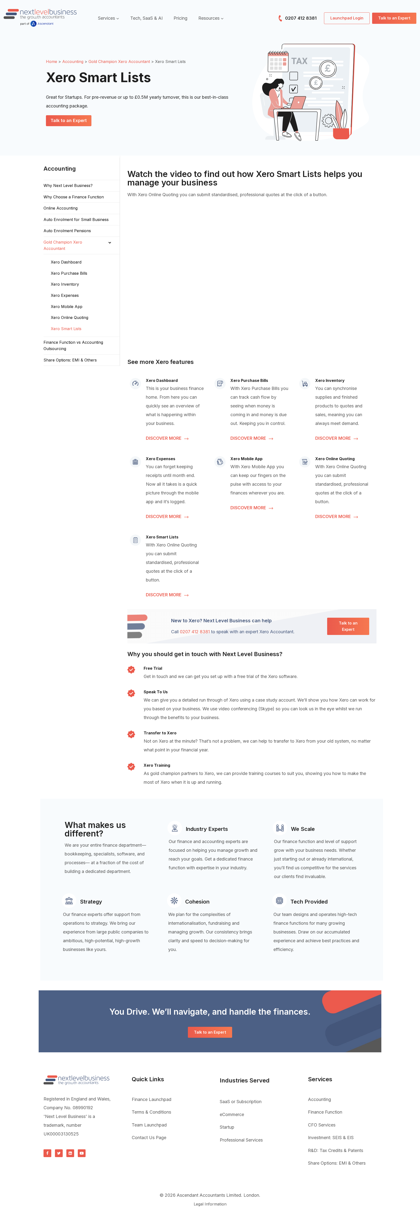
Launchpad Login (346, 18)
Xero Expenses (65, 295)
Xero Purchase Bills (69, 273)
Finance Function (325, 1112)
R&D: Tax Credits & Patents (335, 1150)
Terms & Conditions (151, 1112)
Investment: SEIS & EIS (331, 1137)
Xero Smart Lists (66, 328)
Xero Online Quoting (69, 317)
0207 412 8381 (300, 18)
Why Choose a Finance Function (74, 196)
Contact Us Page (149, 1137)
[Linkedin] (70, 1153)
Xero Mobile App (66, 306)
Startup (227, 1127)
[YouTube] (82, 1153)
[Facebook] (47, 1153)
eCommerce (232, 1114)
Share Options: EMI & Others (70, 360)
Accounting (319, 1099)
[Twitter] (59, 1153)
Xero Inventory (65, 284)
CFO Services (321, 1124)
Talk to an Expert (394, 18)
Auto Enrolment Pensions (67, 230)
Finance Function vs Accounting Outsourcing (73, 345)
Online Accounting (61, 208)
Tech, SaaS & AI (146, 18)
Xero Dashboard (66, 262)
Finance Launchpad (151, 1099)
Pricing (180, 18)
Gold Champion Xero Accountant (63, 245)
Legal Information (210, 1204)
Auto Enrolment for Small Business (76, 219)
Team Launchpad (149, 1124)
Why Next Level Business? (68, 185)
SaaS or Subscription (241, 1101)
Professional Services (241, 1140)
